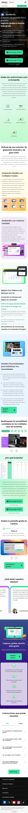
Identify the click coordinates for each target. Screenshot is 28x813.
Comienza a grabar (10, 565)
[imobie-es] (7, 2)
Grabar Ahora (13, 656)
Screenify (4, 6)
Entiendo (14, 811)
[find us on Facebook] (4, 802)
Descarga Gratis (22, 6)
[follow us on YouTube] (14, 802)
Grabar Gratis (5, 410)
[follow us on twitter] (9, 802)
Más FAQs (13, 772)
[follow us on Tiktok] (23, 802)
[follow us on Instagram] (18, 802)
